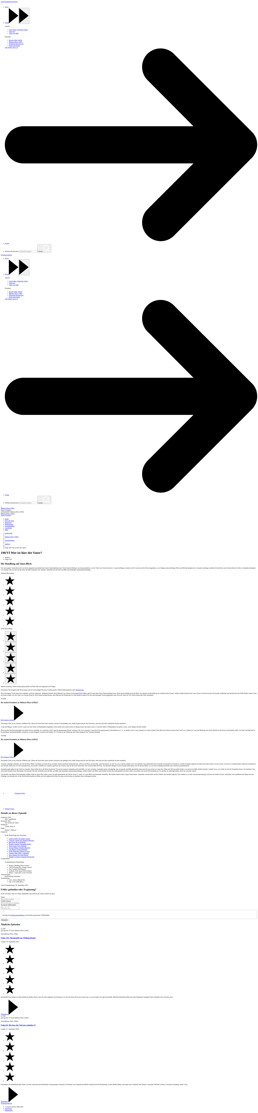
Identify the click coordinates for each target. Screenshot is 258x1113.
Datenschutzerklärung (17, 915)
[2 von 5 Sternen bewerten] (11, 647)
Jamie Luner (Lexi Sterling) (17, 846)
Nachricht (8, 905)
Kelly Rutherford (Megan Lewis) (19, 851)
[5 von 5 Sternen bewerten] (11, 678)
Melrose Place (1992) (11, 537)
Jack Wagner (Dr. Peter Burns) (18, 855)
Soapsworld (8, 533)
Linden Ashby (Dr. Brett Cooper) (19, 839)
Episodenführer (10, 540)
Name (3, 897)
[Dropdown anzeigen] (23, 16)
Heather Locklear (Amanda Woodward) (21, 857)
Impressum (8, 1108)
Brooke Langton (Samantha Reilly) (20, 844)
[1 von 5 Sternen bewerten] (11, 636)
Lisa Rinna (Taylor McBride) (18, 849)
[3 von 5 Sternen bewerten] (11, 657)
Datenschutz (80, 690)
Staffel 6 (7, 544)
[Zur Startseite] (6, 255)
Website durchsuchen (11, 251)
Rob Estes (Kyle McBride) (17, 842)
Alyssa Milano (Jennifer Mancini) (19, 848)
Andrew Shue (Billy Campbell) (19, 853)
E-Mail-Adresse (6, 901)
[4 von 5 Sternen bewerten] (11, 668)
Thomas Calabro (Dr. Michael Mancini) (21, 840)
